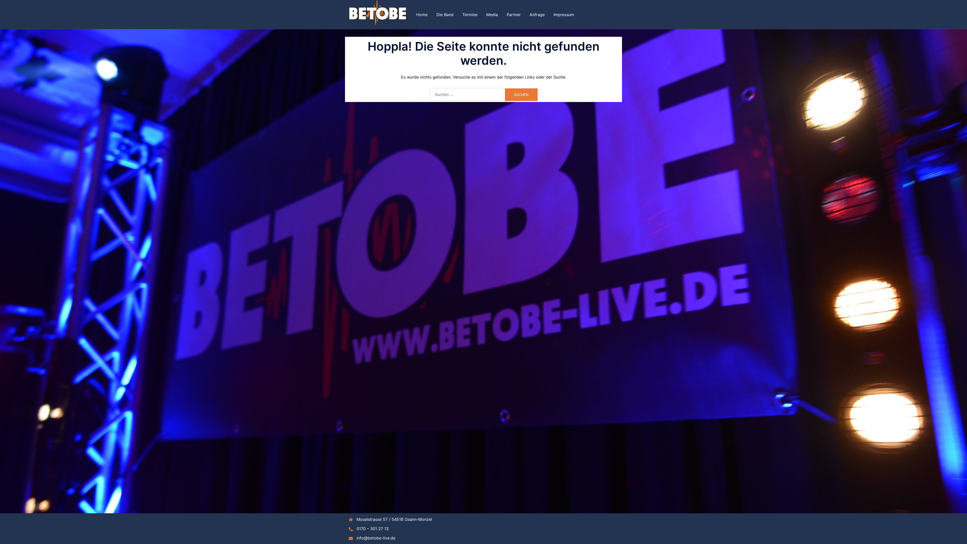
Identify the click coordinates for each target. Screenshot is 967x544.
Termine (469, 14)
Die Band (445, 14)
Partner (514, 14)
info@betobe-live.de (376, 537)
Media (492, 14)
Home (422, 14)
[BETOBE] (377, 14)
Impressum (564, 14)
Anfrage (537, 14)
